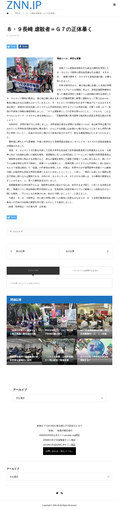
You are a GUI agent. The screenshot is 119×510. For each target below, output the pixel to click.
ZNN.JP (24, 4)
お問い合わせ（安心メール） (59, 451)
